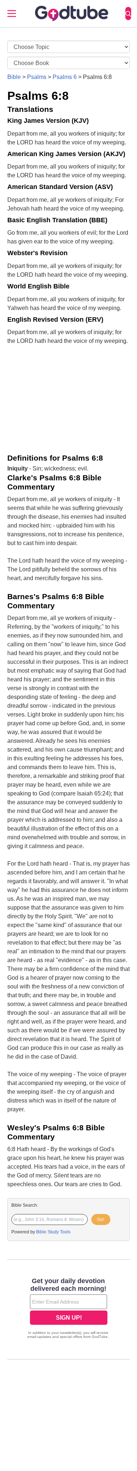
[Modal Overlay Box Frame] (68, 1309)
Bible (14, 77)
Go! (100, 1219)
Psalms (36, 77)
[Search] (128, 13)
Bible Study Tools (53, 1231)
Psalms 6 (65, 77)
